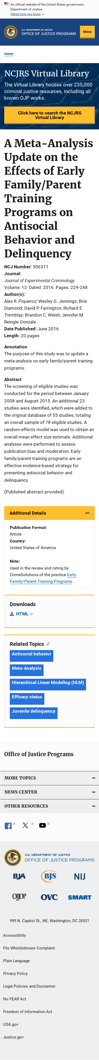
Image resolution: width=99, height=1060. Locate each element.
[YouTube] (44, 827)
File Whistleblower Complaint (29, 948)
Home (8, 54)
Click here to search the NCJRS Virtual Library (49, 115)
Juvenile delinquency (33, 711)
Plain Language (16, 960)
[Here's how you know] (49, 9)
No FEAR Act (14, 999)
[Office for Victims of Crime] (49, 901)
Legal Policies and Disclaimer (29, 986)
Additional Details (28, 513)
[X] (27, 827)
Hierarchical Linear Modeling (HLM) (48, 682)
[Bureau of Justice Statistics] (49, 884)
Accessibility (14, 935)
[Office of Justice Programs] (10, 32)
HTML (23, 613)
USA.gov (10, 1024)
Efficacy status (27, 696)
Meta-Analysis (26, 668)
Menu (87, 32)
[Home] (49, 32)
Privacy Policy (15, 973)
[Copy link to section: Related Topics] (47, 643)
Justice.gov (13, 1037)
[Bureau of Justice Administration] (19, 880)
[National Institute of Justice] (79, 881)
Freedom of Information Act (27, 1011)
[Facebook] (10, 827)
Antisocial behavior (31, 653)
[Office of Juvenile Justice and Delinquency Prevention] (19, 901)
